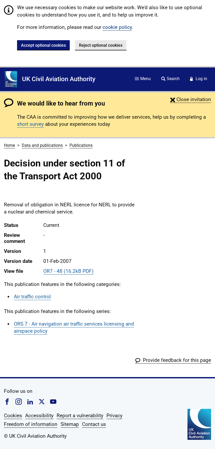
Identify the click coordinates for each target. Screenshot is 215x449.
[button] (190, 99)
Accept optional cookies (43, 45)
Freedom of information (30, 424)
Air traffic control (32, 297)
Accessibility (39, 416)
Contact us (94, 424)
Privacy (114, 416)
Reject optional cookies (100, 45)
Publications (81, 145)
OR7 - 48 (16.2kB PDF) (68, 271)
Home (9, 145)
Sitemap (70, 424)
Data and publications (42, 145)
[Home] (11, 79)
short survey (30, 124)
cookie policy (117, 27)
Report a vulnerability (80, 416)
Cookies (13, 416)
